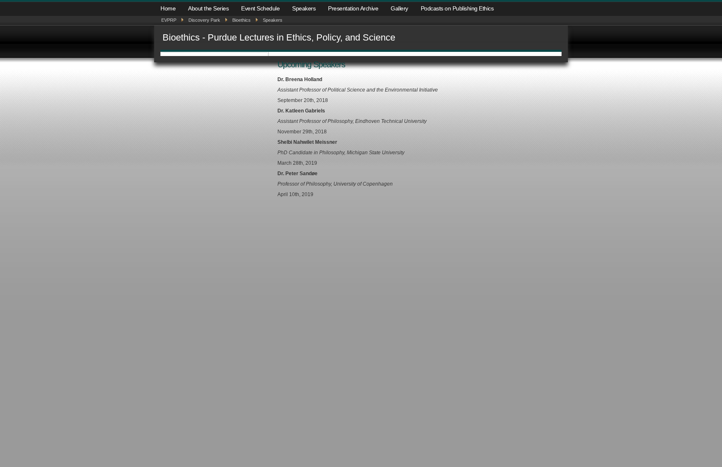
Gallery (399, 8)
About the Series (208, 8)
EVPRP (168, 20)
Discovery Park (204, 20)
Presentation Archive (353, 8)
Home (167, 8)
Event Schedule (260, 8)
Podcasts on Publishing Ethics (457, 8)
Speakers (303, 8)
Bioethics (241, 20)
